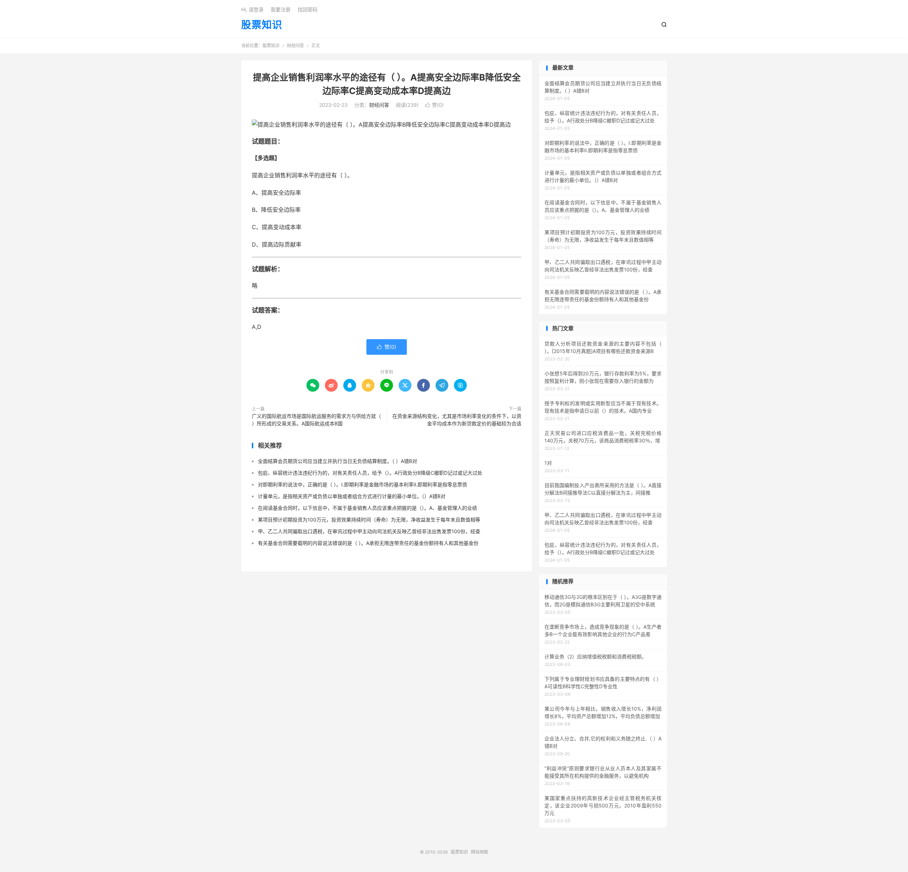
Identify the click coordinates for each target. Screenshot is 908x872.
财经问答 (295, 45)
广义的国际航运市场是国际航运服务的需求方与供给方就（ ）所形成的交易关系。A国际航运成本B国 (316, 419)
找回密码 (307, 9)
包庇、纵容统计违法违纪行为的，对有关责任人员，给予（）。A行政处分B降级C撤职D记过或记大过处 (370, 473)
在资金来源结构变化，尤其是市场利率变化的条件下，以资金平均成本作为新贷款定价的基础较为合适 (456, 419)
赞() (434, 105)
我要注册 (280, 9)
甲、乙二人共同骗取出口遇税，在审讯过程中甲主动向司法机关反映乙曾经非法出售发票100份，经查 (369, 531)
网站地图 (479, 852)
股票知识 (261, 25)
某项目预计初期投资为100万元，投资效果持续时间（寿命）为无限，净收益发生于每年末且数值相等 (369, 520)
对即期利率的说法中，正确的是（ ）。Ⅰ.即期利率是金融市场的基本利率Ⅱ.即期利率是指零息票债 (362, 484)
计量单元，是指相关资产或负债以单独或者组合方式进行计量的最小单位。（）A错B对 (351, 496)
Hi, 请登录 (252, 9)
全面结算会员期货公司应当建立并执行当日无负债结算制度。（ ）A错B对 (337, 461)
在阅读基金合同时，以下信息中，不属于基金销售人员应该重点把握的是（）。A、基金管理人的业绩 (367, 508)
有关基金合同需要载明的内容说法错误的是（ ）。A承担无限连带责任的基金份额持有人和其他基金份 (368, 543)
